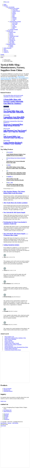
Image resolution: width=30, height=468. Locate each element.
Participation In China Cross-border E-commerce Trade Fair (15, 222)
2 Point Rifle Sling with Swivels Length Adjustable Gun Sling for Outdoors (13, 101)
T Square (14, 18)
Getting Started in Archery (11, 245)
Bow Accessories (10, 7)
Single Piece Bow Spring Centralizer (13, 344)
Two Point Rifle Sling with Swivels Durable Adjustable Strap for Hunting (13, 112)
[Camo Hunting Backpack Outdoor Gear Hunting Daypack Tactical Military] (6, 140)
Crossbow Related (13, 29)
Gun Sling (11, 41)
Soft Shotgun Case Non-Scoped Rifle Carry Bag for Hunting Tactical (14, 131)
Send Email (3, 425)
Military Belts (14, 77)
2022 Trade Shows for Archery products (15, 202)
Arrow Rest (15, 9)
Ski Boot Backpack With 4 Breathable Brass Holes (16, 347)
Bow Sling (11, 42)
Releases (11, 34)
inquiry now (3, 401)
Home (4, 4)
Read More (6, 106)
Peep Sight (14, 24)
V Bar (13, 20)
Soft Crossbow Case (9, 336)
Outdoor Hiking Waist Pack (11, 348)
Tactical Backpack (9, 345)
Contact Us (6, 52)
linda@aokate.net (7, 411)
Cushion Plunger (16, 11)
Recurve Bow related (14, 8)
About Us (5, 50)
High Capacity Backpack (10, 339)
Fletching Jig (12, 40)
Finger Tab (11, 37)
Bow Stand (11, 38)
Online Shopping (7, 48)
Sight (13, 15)
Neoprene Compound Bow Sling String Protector (13, 125)
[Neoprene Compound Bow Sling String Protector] (15, 122)
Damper (14, 13)
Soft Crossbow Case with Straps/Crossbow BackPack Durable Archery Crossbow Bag (15, 180)
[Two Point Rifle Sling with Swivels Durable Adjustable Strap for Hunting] (6, 109)
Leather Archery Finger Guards (12, 343)
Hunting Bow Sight (9, 342)
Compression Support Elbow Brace (13, 349)
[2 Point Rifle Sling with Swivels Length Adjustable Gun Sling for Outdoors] (15, 96)
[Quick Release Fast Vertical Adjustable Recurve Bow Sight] (16, 159)
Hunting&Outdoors (10, 44)
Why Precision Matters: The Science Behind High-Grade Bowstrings (14, 192)
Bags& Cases (12, 32)
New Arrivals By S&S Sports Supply (14, 212)
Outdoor (11, 46)
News (4, 49)
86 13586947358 (7, 410)
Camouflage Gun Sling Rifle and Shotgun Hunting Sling (14, 117)
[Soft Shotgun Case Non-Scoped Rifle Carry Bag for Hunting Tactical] (6, 128)
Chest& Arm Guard (13, 36)
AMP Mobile (15, 423)
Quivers (11, 33)
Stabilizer (14, 17)
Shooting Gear (9, 30)
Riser (13, 16)
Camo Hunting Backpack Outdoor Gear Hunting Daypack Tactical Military (13, 144)
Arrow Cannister (8, 340)
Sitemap (9, 423)
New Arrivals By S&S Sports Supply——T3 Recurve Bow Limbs (15, 234)
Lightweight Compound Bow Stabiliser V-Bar (15, 338)
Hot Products (4, 423)
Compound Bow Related (15, 21)
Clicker (14, 12)
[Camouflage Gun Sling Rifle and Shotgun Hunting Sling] (6, 115)
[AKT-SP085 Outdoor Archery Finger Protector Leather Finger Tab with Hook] (8, 165)
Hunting (11, 45)
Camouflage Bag (7, 79)
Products (5, 5)
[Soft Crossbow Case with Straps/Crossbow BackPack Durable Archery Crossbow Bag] (9, 176)
